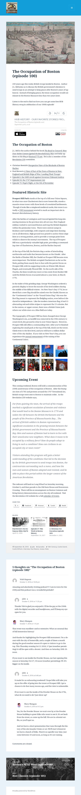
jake (33, 547)
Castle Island (62, 547)
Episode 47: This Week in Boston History (37, 531)
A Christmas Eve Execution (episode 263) (56, 531)
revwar (42, 549)
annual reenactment (34, 336)
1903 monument (26, 210)
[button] (19, 351)
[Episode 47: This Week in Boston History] (39, 522)
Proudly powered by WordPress (23, 791)
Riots (47, 549)
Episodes (41, 547)
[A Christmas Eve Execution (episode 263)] (57, 522)
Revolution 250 (18, 159)
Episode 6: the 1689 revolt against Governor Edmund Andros (38, 177)
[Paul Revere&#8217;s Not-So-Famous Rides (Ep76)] (20, 522)
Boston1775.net (35, 156)
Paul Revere (35, 549)
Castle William (17, 549)
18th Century (52, 547)
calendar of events (51, 496)
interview (26, 549)
